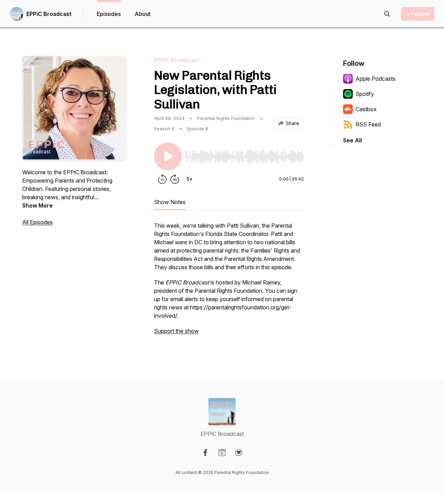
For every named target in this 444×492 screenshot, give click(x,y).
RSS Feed (368, 124)
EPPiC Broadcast (48, 13)
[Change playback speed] (189, 179)
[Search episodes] (387, 14)
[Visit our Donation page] (238, 452)
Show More (37, 205)
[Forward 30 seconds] (175, 179)
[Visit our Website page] (222, 452)
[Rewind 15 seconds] (162, 179)
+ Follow (418, 13)
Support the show (176, 330)
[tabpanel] (229, 281)
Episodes (109, 13)
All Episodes (37, 222)
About (143, 13)
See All (352, 140)
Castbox (366, 109)
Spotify (365, 93)
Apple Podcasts (375, 78)
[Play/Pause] (168, 156)
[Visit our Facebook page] (205, 452)
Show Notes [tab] (170, 202)
